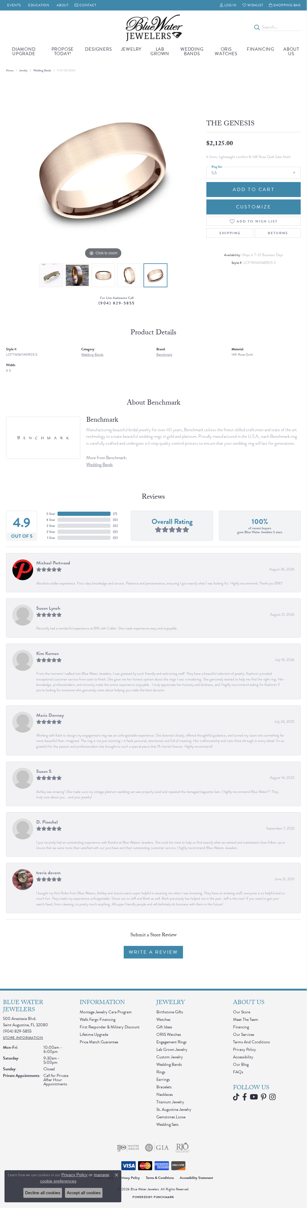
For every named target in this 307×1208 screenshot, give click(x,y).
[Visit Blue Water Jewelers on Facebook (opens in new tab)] (244, 1097)
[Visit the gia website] (157, 1147)
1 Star (51, 537)
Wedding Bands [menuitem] (169, 1064)
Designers (98, 49)
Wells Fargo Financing (97, 1019)
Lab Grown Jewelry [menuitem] (171, 1049)
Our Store (241, 1012)
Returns (278, 233)
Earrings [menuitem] (163, 1079)
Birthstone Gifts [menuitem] (169, 1012)
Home (9, 70)
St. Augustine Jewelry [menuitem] (173, 1109)
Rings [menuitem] (160, 1072)
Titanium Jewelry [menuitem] (170, 1102)
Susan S (44, 771)
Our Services (243, 1034)
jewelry (23, 70)
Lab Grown (159, 51)
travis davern (48, 872)
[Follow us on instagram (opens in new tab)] (272, 1097)
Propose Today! (63, 51)
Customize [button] (253, 207)
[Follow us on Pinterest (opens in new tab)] (263, 1097)
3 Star (50, 525)
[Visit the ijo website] (128, 1147)
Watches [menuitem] (163, 1019)
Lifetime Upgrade (94, 1034)
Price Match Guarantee (99, 1042)
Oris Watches (226, 51)
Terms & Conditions (160, 1177)
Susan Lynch (48, 608)
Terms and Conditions (251, 1042)
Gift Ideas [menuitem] (164, 1027)
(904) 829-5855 (117, 303)
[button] (228, 5)
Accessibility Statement (196, 1177)
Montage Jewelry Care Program (106, 1012)
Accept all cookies (84, 1192)
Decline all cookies (42, 1192)
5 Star (50, 513)
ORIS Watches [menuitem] (168, 1034)
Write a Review (153, 952)
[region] (103, 170)
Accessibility (243, 1057)
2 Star (50, 531)
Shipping (230, 233)
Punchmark (164, 1197)
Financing (260, 49)
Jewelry (131, 49)
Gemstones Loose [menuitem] (170, 1117)
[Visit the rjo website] (182, 1147)
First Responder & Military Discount (110, 1027)
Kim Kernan (47, 653)
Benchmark (164, 354)
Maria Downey (50, 715)
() (115, 513)
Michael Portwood (53, 563)
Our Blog (241, 1064)
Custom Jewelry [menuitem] (169, 1057)
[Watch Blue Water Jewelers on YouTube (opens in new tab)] (254, 1097)
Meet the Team (245, 1019)
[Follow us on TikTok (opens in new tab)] (236, 1097)
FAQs (238, 1072)
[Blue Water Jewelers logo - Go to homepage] (153, 27)
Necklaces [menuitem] (164, 1094)
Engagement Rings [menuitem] (171, 1042)
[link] (13, 5)
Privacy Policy (244, 1049)
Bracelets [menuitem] (164, 1087)
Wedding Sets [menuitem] (167, 1124)
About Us (291, 51)
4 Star (50, 519)
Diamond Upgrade (24, 51)
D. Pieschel (47, 822)
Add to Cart (254, 189)
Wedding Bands (192, 51)
